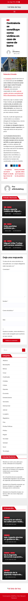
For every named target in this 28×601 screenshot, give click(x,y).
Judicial (5, 410)
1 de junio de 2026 (10, 577)
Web (4, 320)
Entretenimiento (7, 397)
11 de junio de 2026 (10, 524)
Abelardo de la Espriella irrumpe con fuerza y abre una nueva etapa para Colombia (13, 493)
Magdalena (6, 418)
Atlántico (5, 360)
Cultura (5, 385)
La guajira (5, 414)
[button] (25, 11)
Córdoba (5, 381)
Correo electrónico (8, 310)
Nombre (5, 301)
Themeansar (14, 598)
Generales (6, 401)
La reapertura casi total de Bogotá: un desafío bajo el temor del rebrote (8, 174)
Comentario (6, 269)
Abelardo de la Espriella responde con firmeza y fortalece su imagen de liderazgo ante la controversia (13, 486)
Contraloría (8, 78)
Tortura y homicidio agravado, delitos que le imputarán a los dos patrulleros (19, 173)
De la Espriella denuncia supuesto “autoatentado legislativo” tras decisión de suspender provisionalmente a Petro (14, 478)
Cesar (4, 373)
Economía (6, 393)
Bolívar (5, 368)
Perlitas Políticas (7, 426)
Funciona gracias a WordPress (10, 596)
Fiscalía (7, 89)
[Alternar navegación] (14, 11)
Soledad (5, 443)
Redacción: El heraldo (10, 74)
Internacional (6, 405)
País (5, 207)
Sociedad (5, 438)
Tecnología (6, 451)
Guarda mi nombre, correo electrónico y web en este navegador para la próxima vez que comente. (13, 334)
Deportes (5, 389)
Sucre (4, 447)
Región (5, 434)
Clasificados (6, 377)
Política (9, 207)
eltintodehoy (16, 51)
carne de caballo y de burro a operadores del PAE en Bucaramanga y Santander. (13, 93)
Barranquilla (6, 364)
